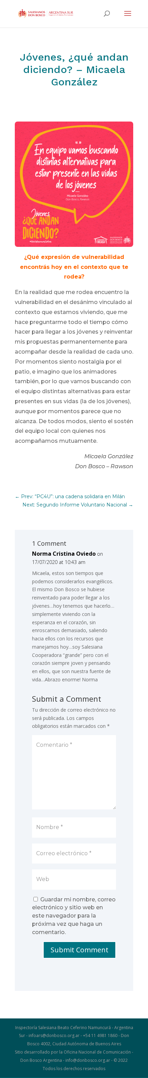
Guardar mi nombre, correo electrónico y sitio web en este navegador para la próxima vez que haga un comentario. (74, 915)
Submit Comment (79, 949)
